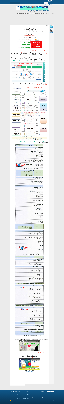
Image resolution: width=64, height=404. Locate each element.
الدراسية (28, 13)
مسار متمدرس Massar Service (28, 371)
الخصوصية (18, 400)
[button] (40, 3)
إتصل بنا (27, 400)
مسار (17, 13)
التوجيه (30, 13)
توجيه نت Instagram (17, 395)
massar (39, 13)
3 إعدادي (42, 13)
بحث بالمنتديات (46, 4)
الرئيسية (13, 400)
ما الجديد (42, 2)
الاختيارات (33, 13)
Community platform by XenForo (32, 403)
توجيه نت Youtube (17, 398)
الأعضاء (38, 2)
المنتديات (46, 2)
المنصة (23, 13)
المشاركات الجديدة (51, 4)
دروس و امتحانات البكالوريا (25, 398)
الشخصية (26, 13)
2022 (43, 13)
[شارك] (11, 25)
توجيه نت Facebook (17, 394)
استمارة (37, 13)
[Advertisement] (32, 19)
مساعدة (15, 400)
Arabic (52, 400)
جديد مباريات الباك (26, 395)
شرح (19, 13)
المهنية (21, 13)
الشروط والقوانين (23, 400)
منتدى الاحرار (27, 394)
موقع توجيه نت (51, 2)
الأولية (35, 13)
